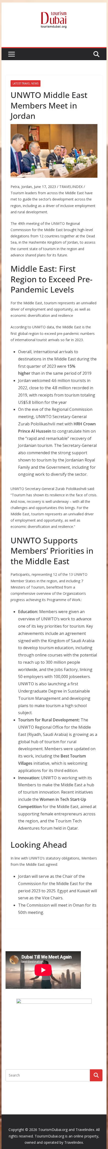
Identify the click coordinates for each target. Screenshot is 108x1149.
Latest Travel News (25, 83)
